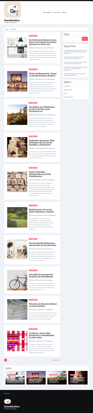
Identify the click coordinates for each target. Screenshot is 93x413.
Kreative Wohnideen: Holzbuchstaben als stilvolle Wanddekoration (40, 174)
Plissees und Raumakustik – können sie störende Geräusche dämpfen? (35, 381)
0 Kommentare (50, 47)
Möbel (64, 12)
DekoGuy (33, 148)
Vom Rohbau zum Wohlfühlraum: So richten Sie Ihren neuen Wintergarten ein (42, 109)
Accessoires (57, 12)
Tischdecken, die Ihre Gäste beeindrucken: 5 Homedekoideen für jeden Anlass (41, 335)
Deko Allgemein (47, 12)
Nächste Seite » (56, 360)
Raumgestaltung (68, 97)
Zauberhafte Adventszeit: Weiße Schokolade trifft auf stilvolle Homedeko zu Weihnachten (41, 143)
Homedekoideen (12, 20)
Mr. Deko (33, 114)
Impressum (7, 393)
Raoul (32, 47)
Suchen (66, 34)
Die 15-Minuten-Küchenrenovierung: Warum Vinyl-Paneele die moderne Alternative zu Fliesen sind (43, 42)
